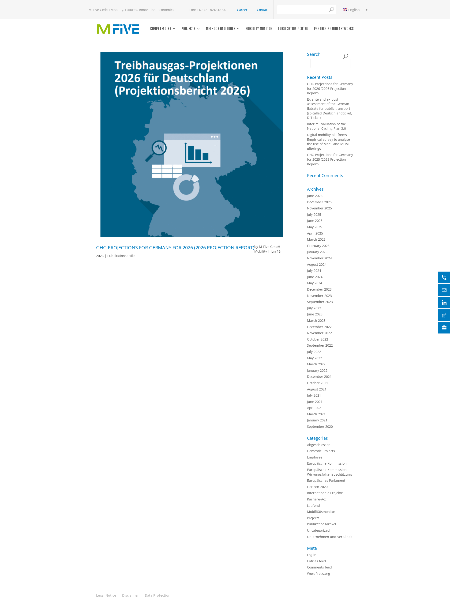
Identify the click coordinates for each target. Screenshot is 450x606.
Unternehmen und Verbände (329, 536)
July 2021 (314, 395)
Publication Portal (293, 29)
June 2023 (314, 314)
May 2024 (314, 283)
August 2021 (316, 389)
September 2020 (320, 426)
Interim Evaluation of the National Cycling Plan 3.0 (326, 126)
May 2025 (314, 227)
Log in (311, 555)
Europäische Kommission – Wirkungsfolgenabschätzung (329, 472)
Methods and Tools (221, 29)
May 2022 (314, 358)
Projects (188, 29)
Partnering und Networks (334, 29)
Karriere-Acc (316, 499)
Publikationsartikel (121, 256)
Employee (314, 457)
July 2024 (314, 270)
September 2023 (320, 301)
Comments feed (319, 567)
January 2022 (317, 370)
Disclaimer (130, 595)
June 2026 (314, 195)
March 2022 (316, 364)
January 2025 (317, 252)
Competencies (160, 29)
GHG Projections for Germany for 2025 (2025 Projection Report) (330, 159)
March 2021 (316, 414)
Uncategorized (318, 530)
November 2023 (319, 295)
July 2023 (314, 308)
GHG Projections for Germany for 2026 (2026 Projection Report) (175, 247)
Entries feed (316, 561)
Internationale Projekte (325, 493)
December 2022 (319, 327)
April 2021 (315, 407)
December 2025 (319, 202)
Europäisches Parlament (326, 480)
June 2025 (314, 220)
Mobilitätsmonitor (321, 511)
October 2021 (317, 383)
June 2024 (314, 277)
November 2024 (319, 258)
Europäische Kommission (327, 463)
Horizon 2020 (317, 487)
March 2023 (316, 320)
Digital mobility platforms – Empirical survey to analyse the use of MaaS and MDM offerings (328, 142)
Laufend (313, 505)
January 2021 (317, 420)
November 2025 (319, 208)
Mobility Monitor (259, 29)
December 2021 (319, 376)
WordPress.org (318, 573)
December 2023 (319, 289)
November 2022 (319, 333)
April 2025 (315, 233)
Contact (263, 10)
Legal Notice (106, 595)
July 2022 (314, 351)
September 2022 (320, 345)
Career (242, 10)
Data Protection (157, 595)
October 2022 (317, 339)
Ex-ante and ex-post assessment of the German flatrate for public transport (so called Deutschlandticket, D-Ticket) (329, 108)
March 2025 (316, 239)
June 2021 (314, 401)
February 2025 (318, 245)
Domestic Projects (321, 451)
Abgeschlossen (318, 445)
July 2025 (314, 214)
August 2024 (316, 264)
